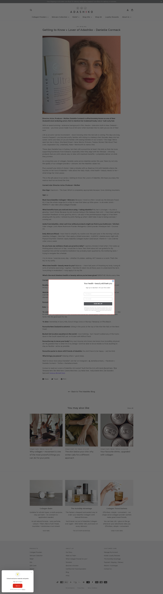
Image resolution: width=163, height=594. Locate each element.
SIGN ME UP (98, 304)
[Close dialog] (113, 281)
